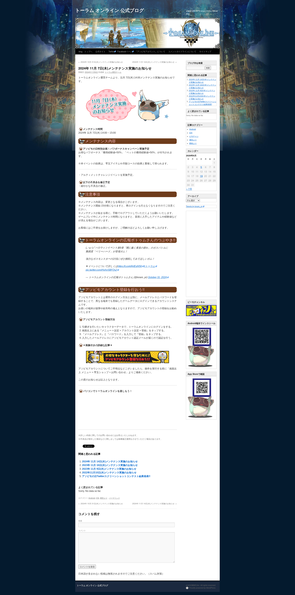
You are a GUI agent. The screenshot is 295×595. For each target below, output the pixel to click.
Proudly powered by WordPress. (202, 588)
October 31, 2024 (157, 277)
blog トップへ (85, 51)
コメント (82, 530)
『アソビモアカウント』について (150, 51)
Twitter (111, 51)
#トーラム (149, 266)
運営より (103, 498)
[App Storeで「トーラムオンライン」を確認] (201, 419)
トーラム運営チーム (113, 72)
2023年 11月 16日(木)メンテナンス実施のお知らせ (110, 465)
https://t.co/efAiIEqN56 (130, 266)
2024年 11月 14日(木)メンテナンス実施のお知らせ (154, 62)
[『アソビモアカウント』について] (127, 357)
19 (201, 176)
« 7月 (189, 189)
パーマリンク (114, 498)
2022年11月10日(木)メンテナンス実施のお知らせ (109, 472)
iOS (97, 498)
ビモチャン (194, 136)
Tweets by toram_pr (194, 206)
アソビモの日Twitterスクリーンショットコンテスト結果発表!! (116, 476)
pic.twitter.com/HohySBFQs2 (101, 270)
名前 (80, 520)
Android (91, 498)
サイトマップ (205, 51)
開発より (193, 143)
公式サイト (100, 51)
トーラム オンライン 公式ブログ (109, 10)
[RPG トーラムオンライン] (201, 368)
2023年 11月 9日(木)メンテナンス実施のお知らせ (109, 469)
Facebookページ (124, 51)
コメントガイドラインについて (182, 51)
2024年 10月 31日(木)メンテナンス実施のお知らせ (100, 62)
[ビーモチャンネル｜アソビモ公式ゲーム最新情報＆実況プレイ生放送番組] (201, 310)
